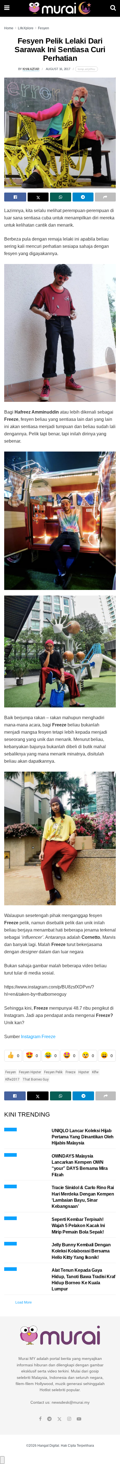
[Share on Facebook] (15, 197)
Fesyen (43, 28)
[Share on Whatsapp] (60, 197)
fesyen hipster (30, 1072)
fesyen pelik (53, 1072)
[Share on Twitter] (38, 197)
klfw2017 (12, 1079)
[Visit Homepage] (59, 8)
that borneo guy (36, 1079)
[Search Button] (113, 8)
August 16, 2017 (58, 69)
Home (8, 28)
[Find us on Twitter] (59, 1419)
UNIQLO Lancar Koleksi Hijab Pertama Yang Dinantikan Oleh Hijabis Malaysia (83, 1137)
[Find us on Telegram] (49, 1419)
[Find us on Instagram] (69, 1419)
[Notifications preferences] (2, 1460)
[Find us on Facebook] (40, 1419)
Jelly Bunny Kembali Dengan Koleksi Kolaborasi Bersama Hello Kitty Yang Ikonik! (81, 1251)
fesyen (10, 1072)
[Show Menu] (6, 8)
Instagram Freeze (38, 1036)
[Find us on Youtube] (79, 1419)
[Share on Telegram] (83, 197)
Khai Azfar (31, 69)
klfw (95, 1072)
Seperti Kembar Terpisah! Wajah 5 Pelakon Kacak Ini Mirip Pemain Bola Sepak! (78, 1225)
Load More (23, 1302)
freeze (70, 1072)
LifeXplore (25, 28)
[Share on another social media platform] (105, 197)
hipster (83, 1072)
